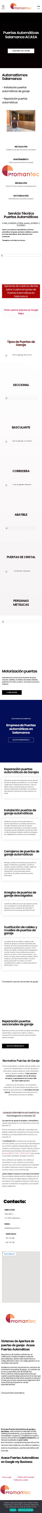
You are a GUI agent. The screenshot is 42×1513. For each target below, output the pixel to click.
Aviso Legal (6, 1477)
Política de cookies (21, 1480)
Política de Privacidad (26, 1477)
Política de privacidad (26, 1510)
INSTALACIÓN (21, 146)
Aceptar (13, 1510)
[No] (39, 1507)
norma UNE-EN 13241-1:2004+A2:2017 (17, 1153)
